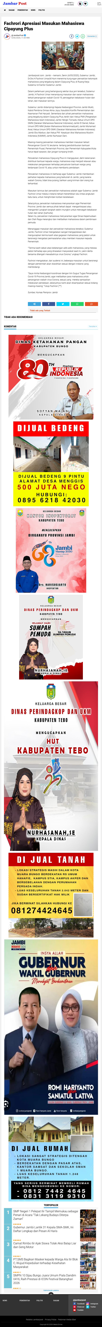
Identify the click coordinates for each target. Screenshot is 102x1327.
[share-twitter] (77, 36)
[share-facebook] (71, 36)
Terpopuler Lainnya (51, 1290)
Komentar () (92, 36)
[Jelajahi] (99, 3)
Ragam (11, 10)
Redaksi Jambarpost (34, 1320)
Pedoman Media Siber (67, 1320)
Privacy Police (50, 1320)
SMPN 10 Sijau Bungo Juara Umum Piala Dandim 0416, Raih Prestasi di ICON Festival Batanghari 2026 (44, 1279)
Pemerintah (23, 10)
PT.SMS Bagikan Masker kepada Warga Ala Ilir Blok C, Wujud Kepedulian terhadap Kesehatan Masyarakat (45, 1263)
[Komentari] (91, 304)
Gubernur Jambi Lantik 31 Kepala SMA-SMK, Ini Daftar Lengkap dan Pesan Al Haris (43, 1229)
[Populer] (85, 4)
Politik (42, 10)
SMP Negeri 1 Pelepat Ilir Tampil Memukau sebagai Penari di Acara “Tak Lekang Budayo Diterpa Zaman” (45, 1215)
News (33, 10)
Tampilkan (92, 326)
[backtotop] (51, 1294)
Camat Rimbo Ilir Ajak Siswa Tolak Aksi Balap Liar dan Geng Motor (44, 1245)
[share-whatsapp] (83, 36)
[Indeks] (80, 4)
